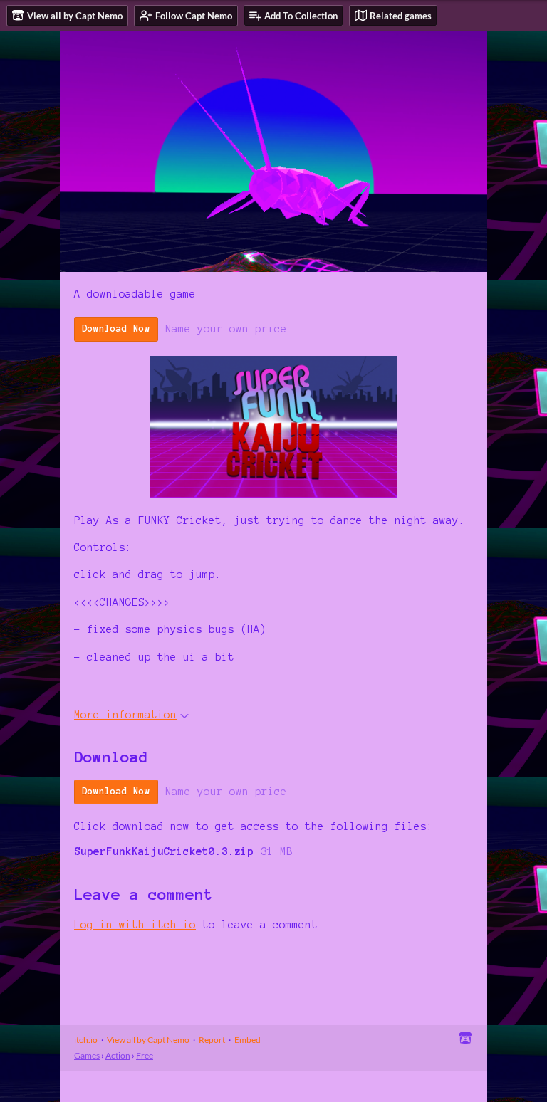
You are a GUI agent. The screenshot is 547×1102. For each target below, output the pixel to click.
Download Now (116, 329)
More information (125, 714)
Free (144, 1055)
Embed (247, 1039)
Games (87, 1055)
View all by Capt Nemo (148, 1039)
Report (212, 1039)
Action (117, 1055)
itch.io (86, 1039)
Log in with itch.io (135, 924)
